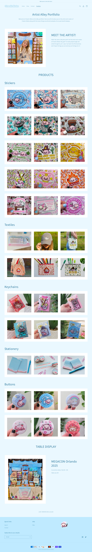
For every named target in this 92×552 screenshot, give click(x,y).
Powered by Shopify (50, 549)
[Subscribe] (30, 537)
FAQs (33, 525)
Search (6, 525)
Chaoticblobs (43, 549)
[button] (80, 6)
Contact (6, 527)
